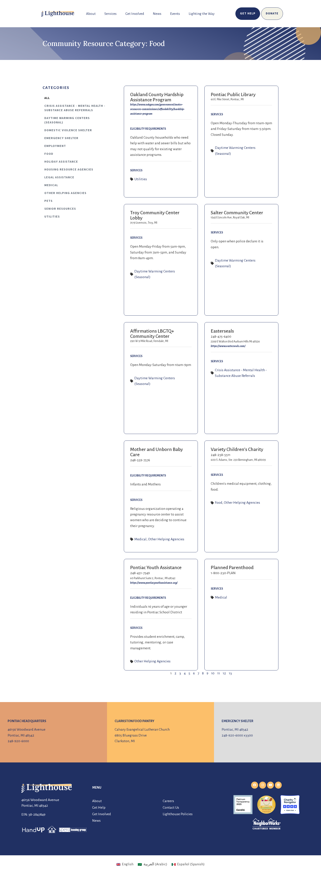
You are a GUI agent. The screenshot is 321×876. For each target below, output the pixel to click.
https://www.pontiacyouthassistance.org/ (154, 582)
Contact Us (171, 808)
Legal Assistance (59, 177)
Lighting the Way (202, 14)
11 (218, 673)
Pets (48, 201)
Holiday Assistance (61, 162)
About (91, 14)
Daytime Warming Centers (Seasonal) (67, 120)
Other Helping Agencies (65, 193)
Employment (55, 146)
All (47, 98)
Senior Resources (60, 209)
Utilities (52, 216)
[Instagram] (262, 785)
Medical (51, 185)
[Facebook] (254, 785)
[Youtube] (270, 785)
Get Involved (134, 14)
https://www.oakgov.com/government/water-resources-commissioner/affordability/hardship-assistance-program (157, 109)
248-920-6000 (18, 741)
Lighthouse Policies (178, 814)
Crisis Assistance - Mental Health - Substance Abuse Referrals (74, 108)
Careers (168, 801)
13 (230, 673)
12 (224, 673)
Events (175, 14)
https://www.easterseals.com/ (228, 346)
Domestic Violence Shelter (68, 130)
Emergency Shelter (61, 138)
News (157, 14)
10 (212, 673)
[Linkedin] (278, 785)
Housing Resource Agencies (68, 169)
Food (48, 154)
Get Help (98, 808)
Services (110, 14)
